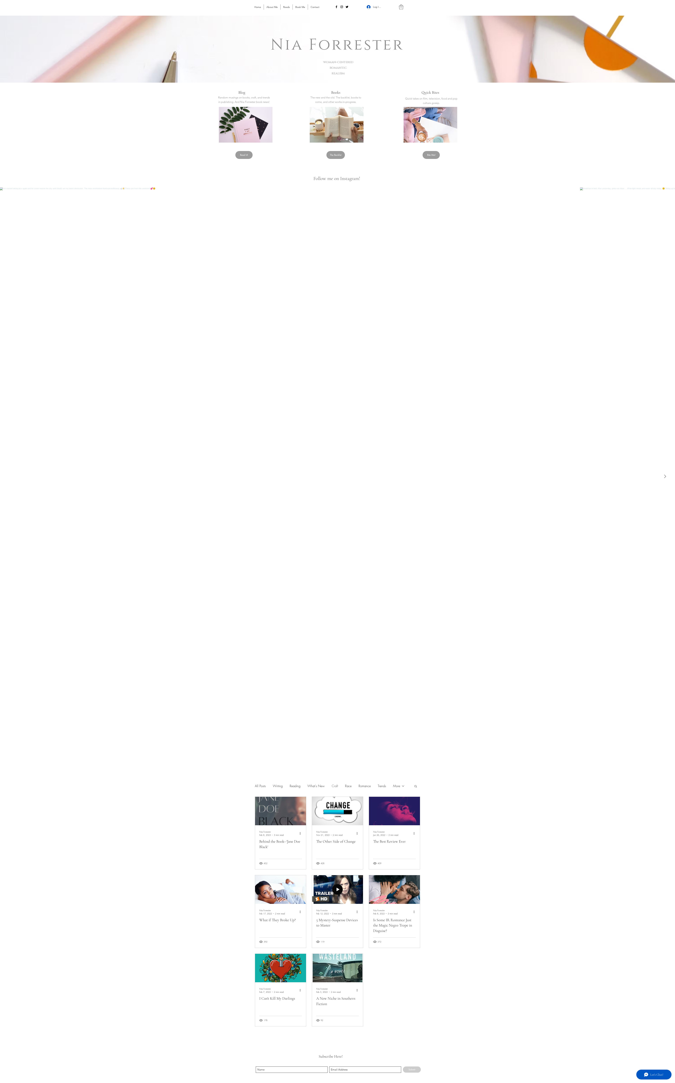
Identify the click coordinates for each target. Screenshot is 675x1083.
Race (348, 786)
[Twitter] (347, 7)
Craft (335, 786)
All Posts (260, 786)
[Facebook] (336, 7)
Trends (382, 786)
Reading (295, 786)
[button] (401, 6)
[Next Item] (665, 476)
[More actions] (301, 833)
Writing (278, 786)
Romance (365, 786)
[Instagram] (341, 7)
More (396, 786)
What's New (316, 786)
